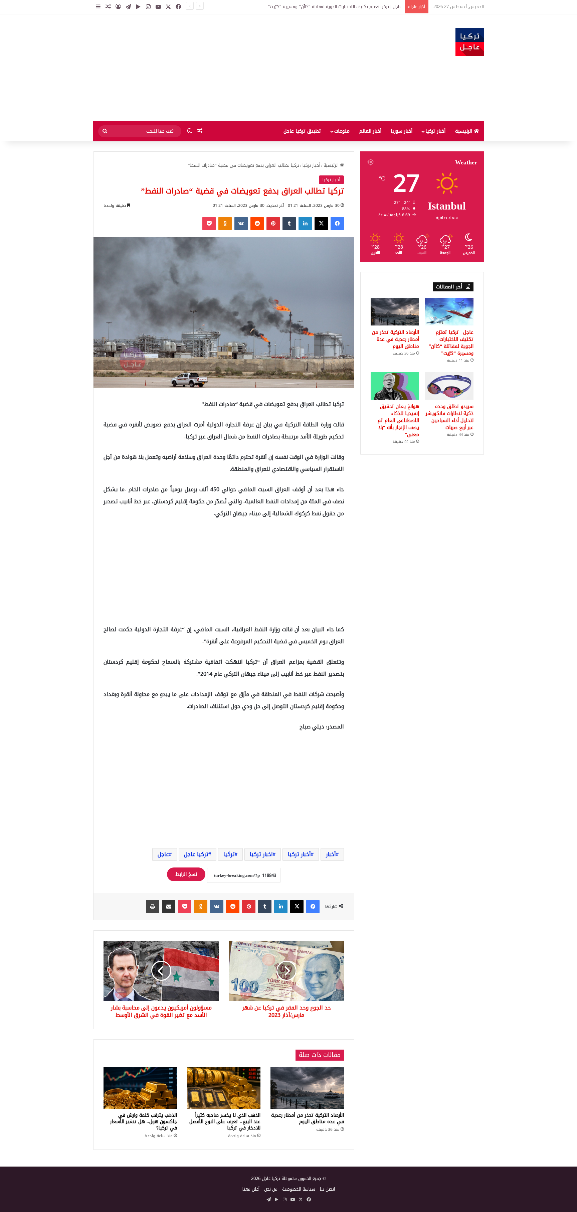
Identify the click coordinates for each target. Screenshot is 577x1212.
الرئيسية (464, 131)
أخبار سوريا (401, 131)
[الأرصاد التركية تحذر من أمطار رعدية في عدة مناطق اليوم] (307, 1088)
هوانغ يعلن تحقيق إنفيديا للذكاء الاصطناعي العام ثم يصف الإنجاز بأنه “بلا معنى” (398, 420)
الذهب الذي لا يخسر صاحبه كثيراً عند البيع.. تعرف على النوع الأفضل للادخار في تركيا (224, 1121)
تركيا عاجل (196, 854)
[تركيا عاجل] (469, 42)
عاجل (163, 854)
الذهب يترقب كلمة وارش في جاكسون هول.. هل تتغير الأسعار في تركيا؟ (143, 1121)
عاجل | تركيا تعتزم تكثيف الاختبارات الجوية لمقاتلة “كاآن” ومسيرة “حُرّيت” (451, 343)
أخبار (331, 854)
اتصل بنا (327, 1189)
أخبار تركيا (435, 131)
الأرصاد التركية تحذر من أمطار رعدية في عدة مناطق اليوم (349, 6)
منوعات (342, 131)
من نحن (270, 1189)
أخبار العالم (370, 131)
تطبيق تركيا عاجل (302, 131)
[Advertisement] (221, 68)
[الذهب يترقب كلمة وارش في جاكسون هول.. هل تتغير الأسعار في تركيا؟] (140, 1088)
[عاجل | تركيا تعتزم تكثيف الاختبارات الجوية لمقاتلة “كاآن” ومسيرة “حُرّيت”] (449, 311)
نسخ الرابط (186, 874)
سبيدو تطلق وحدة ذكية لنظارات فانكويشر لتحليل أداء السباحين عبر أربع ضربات (449, 417)
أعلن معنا (250, 1189)
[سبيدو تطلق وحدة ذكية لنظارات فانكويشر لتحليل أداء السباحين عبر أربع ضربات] (449, 386)
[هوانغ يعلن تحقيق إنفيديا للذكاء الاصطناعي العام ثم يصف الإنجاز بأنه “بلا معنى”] (395, 386)
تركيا (229, 854)
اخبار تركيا (261, 854)
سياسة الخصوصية (298, 1189)
